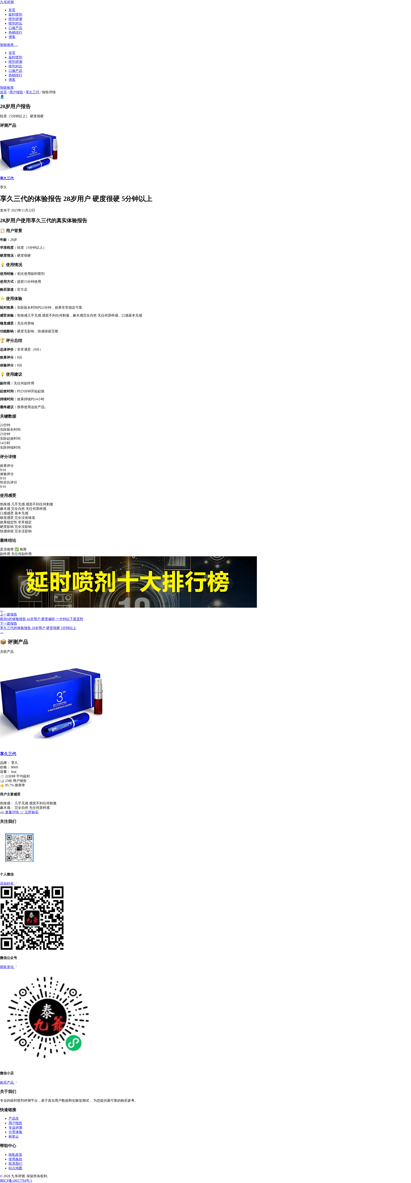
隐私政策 (15, 1154)
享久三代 (32, 92)
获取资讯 (7, 967)
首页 (12, 10)
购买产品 (7, 1082)
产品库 (14, 1118)
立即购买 (29, 812)
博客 (12, 37)
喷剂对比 (15, 23)
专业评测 (15, 1127)
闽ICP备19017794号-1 (16, 1180)
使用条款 (15, 1159)
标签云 (14, 1136)
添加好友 (7, 883)
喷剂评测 (15, 19)
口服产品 (15, 28)
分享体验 (15, 1132)
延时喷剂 (15, 14)
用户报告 (16, 92)
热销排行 (15, 32)
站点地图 (15, 1168)
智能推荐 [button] (7, 45)
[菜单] (16, 46)
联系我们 (15, 1163)
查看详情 (10, 812)
